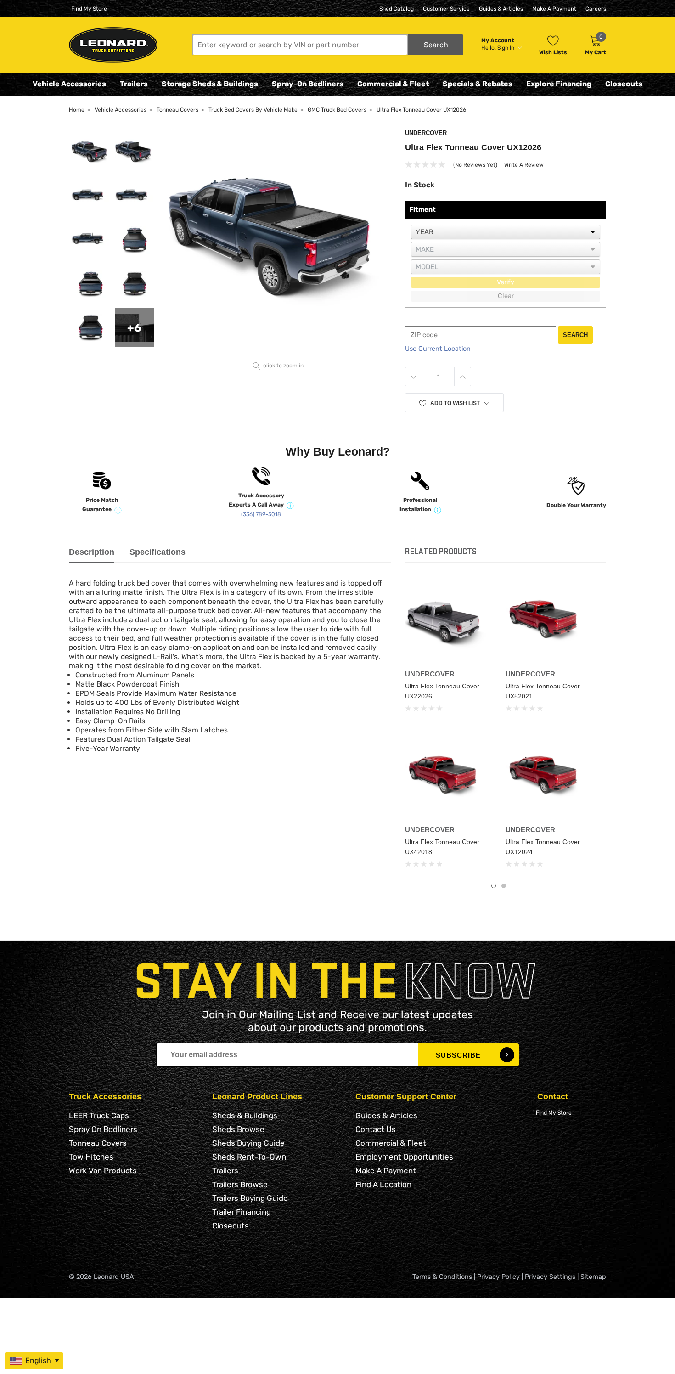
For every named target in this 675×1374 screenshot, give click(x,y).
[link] (448, 622)
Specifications (157, 552)
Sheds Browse (238, 1129)
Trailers (134, 83)
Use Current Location (438, 349)
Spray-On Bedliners (307, 83)
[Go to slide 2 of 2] (503, 886)
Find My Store (89, 9)
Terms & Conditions (442, 1277)
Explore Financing (558, 83)
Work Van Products (103, 1170)
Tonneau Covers (98, 1143)
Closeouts (623, 83)
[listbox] (505, 232)
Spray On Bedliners (103, 1129)
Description (91, 552)
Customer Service (446, 9)
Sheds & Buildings (244, 1115)
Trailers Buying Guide (250, 1198)
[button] (327, 44)
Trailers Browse (240, 1184)
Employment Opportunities (404, 1156)
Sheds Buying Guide (248, 1143)
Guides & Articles (501, 9)
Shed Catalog (396, 9)
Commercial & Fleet (393, 83)
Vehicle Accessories (69, 83)
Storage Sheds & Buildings (210, 83)
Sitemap (593, 1277)
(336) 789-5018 (261, 514)
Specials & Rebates (477, 83)
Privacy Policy (498, 1277)
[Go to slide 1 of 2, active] (493, 886)
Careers (595, 9)
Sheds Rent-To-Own (249, 1156)
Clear (506, 296)
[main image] (278, 243)
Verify (505, 282)
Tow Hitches (91, 1156)
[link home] (113, 45)
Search (575, 335)
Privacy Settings (550, 1277)
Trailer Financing (241, 1212)
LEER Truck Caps (99, 1115)
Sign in (506, 48)
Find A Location (383, 1184)
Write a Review (524, 165)
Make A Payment (554, 9)
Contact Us (375, 1129)
